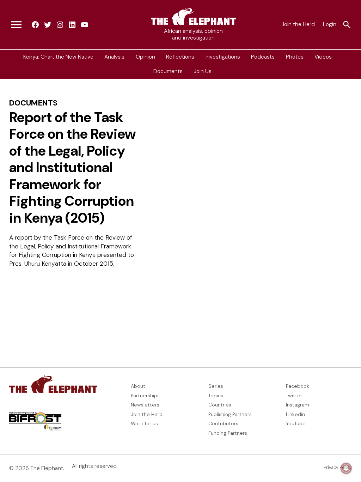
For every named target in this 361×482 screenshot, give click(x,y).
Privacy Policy (338, 467)
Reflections (180, 56)
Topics (215, 395)
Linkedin (295, 414)
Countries (219, 405)
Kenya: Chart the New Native (58, 56)
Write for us (144, 423)
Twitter (294, 395)
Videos (323, 56)
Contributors (223, 423)
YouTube (296, 423)
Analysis (114, 56)
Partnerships (145, 395)
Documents (168, 71)
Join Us (203, 71)
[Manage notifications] (346, 468)
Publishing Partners (230, 414)
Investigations (223, 56)
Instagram (297, 405)
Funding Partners (227, 433)
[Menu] (16, 25)
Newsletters (145, 405)
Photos (295, 56)
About (138, 386)
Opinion (145, 56)
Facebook (297, 386)
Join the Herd (298, 24)
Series (215, 386)
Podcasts (263, 56)
